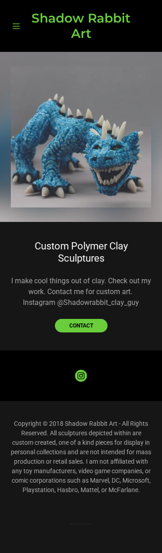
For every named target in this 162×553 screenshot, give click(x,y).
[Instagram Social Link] (81, 376)
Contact (81, 326)
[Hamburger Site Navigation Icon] (18, 26)
